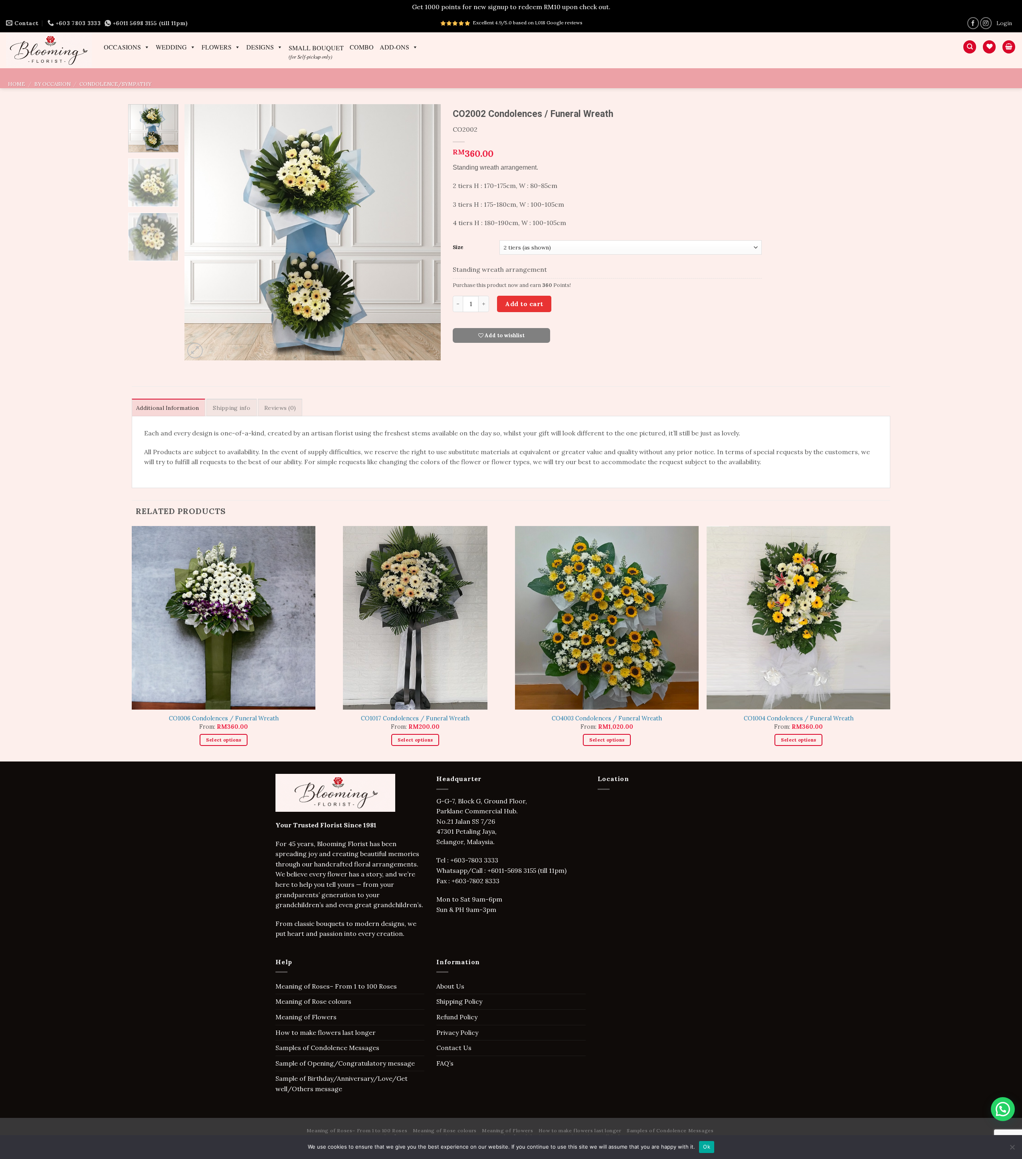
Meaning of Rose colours (313, 1001)
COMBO (362, 47)
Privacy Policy (457, 1032)
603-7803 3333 (477, 860)
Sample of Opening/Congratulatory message (345, 1063)
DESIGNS (260, 47)
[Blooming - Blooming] (49, 50)
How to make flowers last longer (325, 1032)
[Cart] (1008, 46)
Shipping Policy (459, 1001)
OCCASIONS (122, 47)
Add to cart (524, 304)
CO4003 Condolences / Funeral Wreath (607, 718)
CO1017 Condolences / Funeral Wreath (415, 718)
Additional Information (167, 407)
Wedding (171, 47)
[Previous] (199, 231)
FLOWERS (217, 47)
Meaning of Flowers (306, 1017)
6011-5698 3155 (513, 870)
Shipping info (231, 407)
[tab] (168, 407)
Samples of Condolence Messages (327, 1048)
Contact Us (453, 1048)
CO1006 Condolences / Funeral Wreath (224, 718)
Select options (224, 740)
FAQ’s (445, 1063)
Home (16, 84)
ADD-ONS (394, 47)
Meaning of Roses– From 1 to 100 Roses (336, 986)
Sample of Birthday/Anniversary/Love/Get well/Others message (341, 1083)
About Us (450, 986)
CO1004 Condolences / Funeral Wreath (799, 718)
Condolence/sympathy (115, 84)
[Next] (425, 231)
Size (458, 247)
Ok (706, 1146)
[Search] (969, 46)
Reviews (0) (280, 407)
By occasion (52, 84)
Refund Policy (456, 1017)
